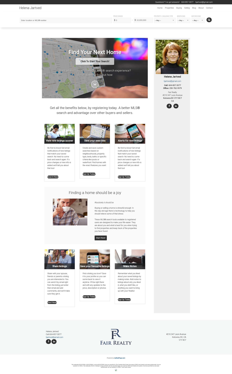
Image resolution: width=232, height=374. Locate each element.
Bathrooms (196, 16)
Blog (194, 8)
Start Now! (100, 237)
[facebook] (48, 341)
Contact (209, 8)
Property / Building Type (163, 16)
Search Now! (52, 177)
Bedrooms (181, 16)
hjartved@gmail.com (172, 81)
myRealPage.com (119, 358)
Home (160, 8)
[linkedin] (54, 341)
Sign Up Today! (89, 174)
